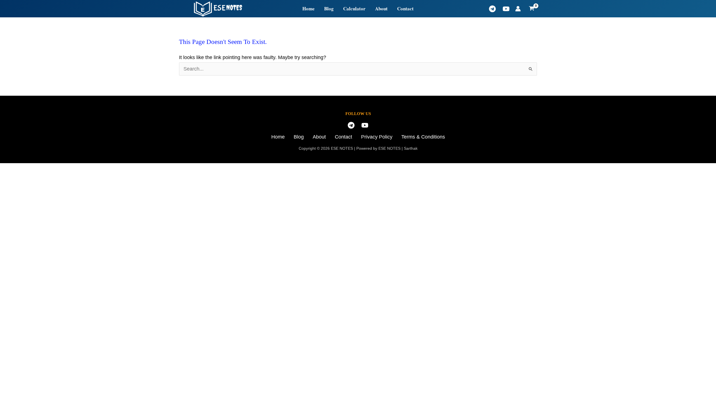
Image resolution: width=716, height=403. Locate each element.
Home (308, 8)
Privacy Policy (376, 137)
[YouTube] (506, 8)
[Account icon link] (518, 8)
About (381, 8)
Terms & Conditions (423, 137)
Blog (329, 8)
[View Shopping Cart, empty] (531, 8)
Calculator (354, 8)
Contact (405, 8)
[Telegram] (492, 8)
